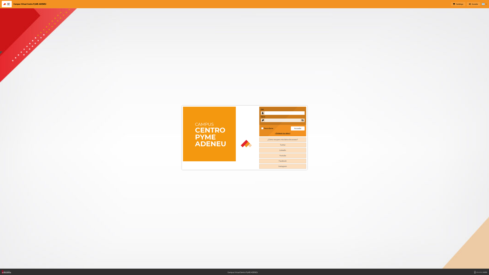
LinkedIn (282, 150)
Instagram (283, 166)
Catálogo (459, 4)
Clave (263, 117)
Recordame (268, 128)
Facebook (283, 161)
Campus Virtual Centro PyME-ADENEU (29, 4)
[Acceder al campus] (7, 4)
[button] (484, 4)
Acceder (475, 4)
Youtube (282, 156)
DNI (262, 109)
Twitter (283, 145)
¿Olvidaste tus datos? (282, 133)
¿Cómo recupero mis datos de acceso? (283, 140)
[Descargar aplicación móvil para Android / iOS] (480, 272)
